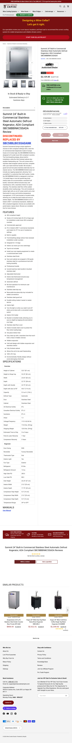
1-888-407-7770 (12, 682)
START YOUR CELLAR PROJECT (36, 37)
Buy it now (55, 140)
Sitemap (5, 669)
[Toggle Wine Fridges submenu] (42, 11)
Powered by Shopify (21, 736)
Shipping (5, 665)
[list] (19, 62)
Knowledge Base (42, 662)
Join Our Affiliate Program (45, 669)
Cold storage (49, 11)
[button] (19, 108)
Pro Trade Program (43, 672)
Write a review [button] (25, 562)
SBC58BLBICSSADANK (17, 143)
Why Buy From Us (8, 658)
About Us (5, 651)
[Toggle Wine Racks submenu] (30, 11)
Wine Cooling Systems (10, 11)
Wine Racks (24, 11)
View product (14, 615)
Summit (43, 58)
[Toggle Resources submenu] (65, 11)
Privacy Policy (41, 655)
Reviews (39, 665)
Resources (60, 11)
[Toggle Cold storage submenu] (54, 11)
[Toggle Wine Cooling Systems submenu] (18, 11)
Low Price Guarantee (9, 655)
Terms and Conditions (44, 658)
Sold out (60, 135)
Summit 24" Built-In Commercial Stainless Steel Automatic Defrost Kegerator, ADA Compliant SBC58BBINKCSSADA (17, 43)
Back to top (36, 638)
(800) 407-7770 (57, 98)
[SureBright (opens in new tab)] (65, 114)
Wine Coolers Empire (11, 736)
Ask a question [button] (47, 562)
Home (4, 43)
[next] (67, 610)
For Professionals (8, 15)
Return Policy (7, 662)
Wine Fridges (37, 11)
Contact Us (40, 651)
